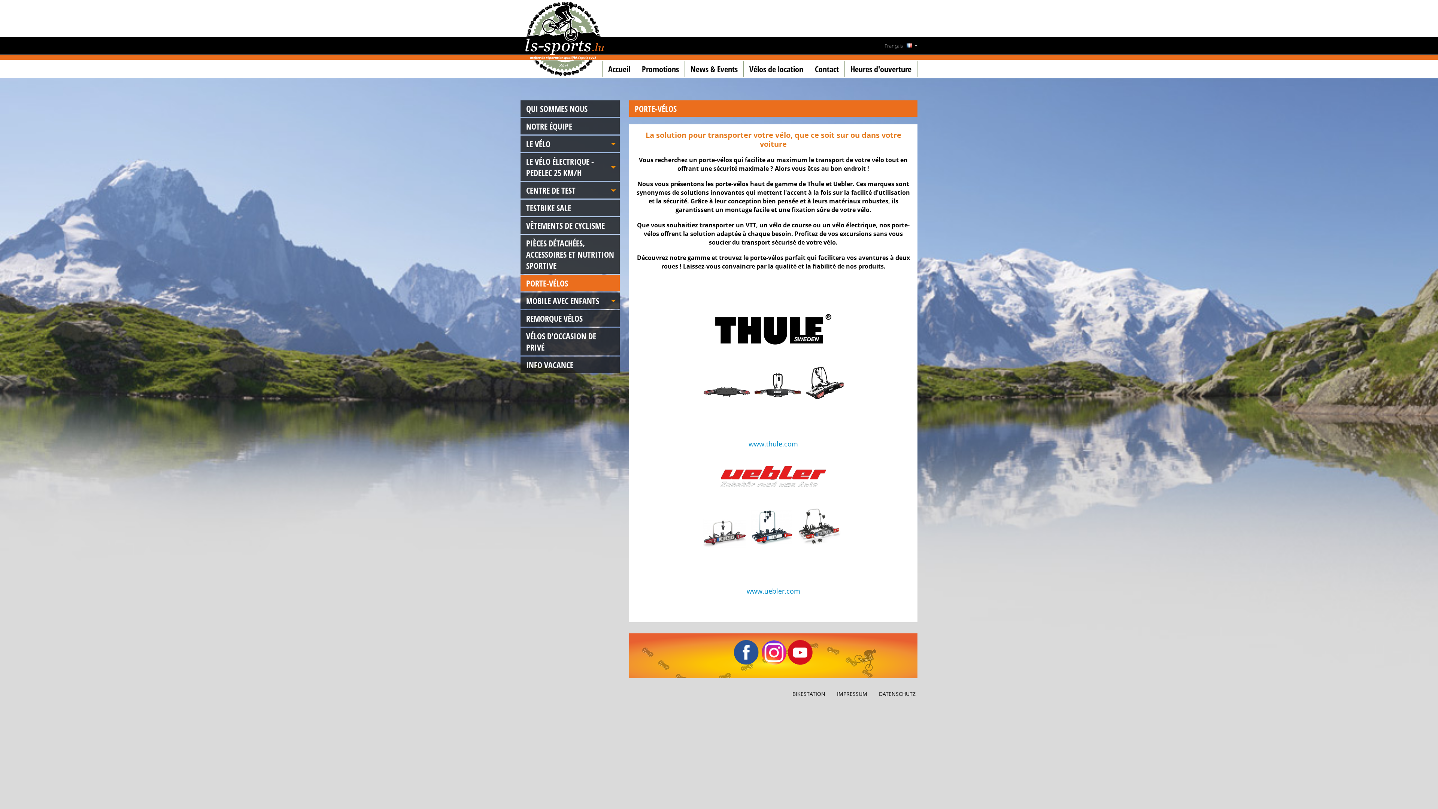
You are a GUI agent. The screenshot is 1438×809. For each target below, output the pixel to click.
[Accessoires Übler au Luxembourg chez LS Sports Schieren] (773, 518)
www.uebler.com (773, 591)
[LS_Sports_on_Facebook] (746, 662)
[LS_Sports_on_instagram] (774, 662)
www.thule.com (773, 443)
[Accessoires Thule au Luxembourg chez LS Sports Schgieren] (773, 370)
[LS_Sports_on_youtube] (800, 662)
